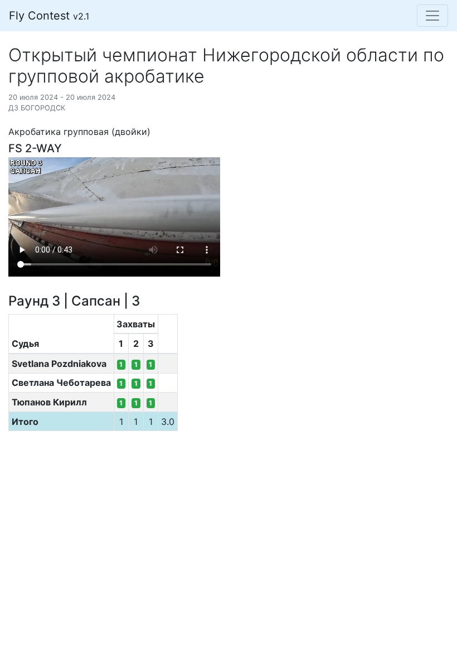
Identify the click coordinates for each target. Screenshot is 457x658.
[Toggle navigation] (432, 15)
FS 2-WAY (35, 148)
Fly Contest (49, 15)
